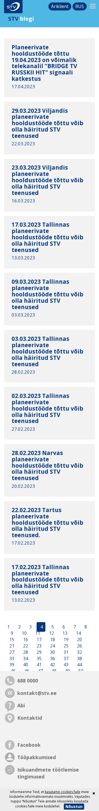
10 (24, 633)
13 (64, 633)
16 (25, 639)
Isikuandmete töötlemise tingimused (48, 773)
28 (25, 652)
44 (79, 665)
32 (79, 652)
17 (38, 639)
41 (38, 665)
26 (79, 646)
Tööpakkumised (36, 757)
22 (25, 646)
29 (38, 652)
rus (79, 6)
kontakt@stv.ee (37, 693)
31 (65, 652)
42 (52, 665)
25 (65, 646)
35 (38, 658)
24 (52, 646)
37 (65, 658)
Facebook (29, 745)
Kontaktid (29, 717)
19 (65, 639)
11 (37, 633)
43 (65, 665)
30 (52, 652)
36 (52, 658)
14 (78, 633)
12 (51, 633)
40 (25, 665)
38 (79, 658)
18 (52, 639)
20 (79, 639)
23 (38, 646)
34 (25, 658)
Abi (21, 705)
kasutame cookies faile (62, 791)
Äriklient (59, 6)
